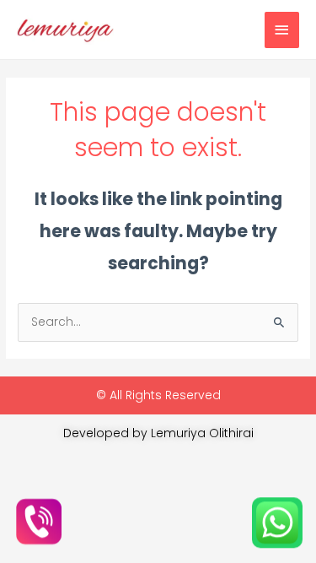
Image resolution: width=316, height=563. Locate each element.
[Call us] (38, 522)
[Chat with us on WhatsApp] (277, 522)
